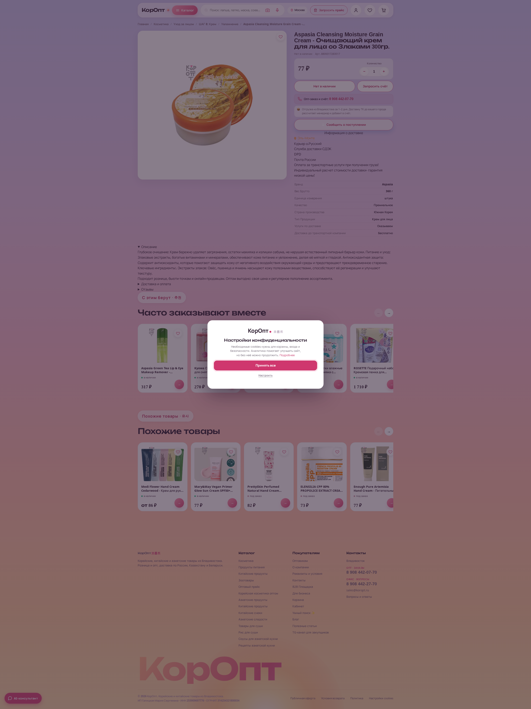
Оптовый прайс (249, 587)
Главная (143, 24)
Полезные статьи (304, 626)
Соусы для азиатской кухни (258, 639)
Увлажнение (229, 24)
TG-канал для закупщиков (310, 632)
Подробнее (287, 355)
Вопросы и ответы (359, 597)
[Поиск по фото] (267, 10)
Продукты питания (252, 567)
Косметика (161, 24)
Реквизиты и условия (307, 574)
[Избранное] (369, 10)
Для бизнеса (301, 593)
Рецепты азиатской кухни (257, 645)
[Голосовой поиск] (277, 10)
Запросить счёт (375, 86)
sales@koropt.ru (357, 590)
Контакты (299, 580)
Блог (295, 619)
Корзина (298, 600)
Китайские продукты (253, 574)
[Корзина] (383, 10)
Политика (356, 698)
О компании (300, 567)
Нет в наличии (324, 86)
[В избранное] (281, 37)
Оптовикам (300, 561)
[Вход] (356, 10)
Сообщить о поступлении (346, 124)
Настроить (265, 375)
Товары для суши (251, 626)
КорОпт (153, 10)
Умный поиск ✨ (303, 613)
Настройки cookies (381, 698)
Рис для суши (248, 632)
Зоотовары (246, 580)
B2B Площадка (302, 587)
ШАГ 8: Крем (207, 24)
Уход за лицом (184, 24)
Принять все (266, 365)
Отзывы (147, 289)
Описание (149, 246)
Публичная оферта (302, 698)
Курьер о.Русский (308, 143)
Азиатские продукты (253, 600)
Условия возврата (333, 698)
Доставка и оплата (156, 284)
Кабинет (298, 606)
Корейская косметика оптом (258, 593)
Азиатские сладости (253, 619)
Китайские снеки (250, 613)
